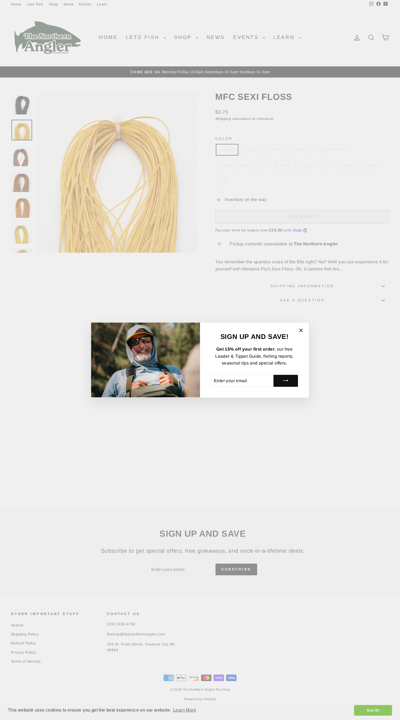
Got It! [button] (373, 710)
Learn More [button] (184, 710)
